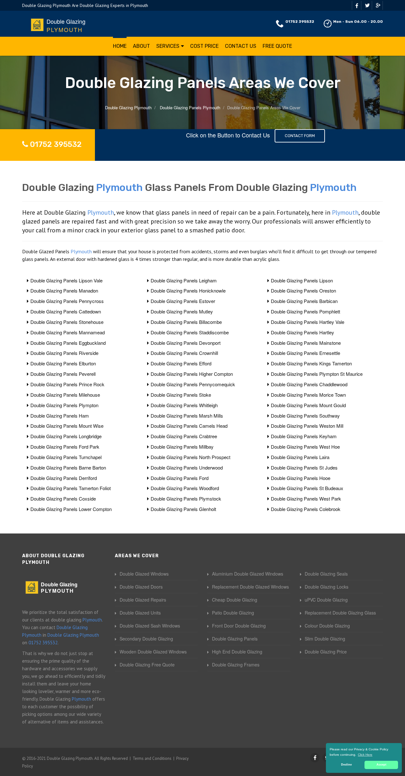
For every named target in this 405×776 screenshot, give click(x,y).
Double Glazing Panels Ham (59, 415)
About (141, 46)
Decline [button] (346, 764)
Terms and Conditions (152, 758)
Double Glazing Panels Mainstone (306, 342)
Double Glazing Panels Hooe (300, 478)
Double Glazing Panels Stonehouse (66, 322)
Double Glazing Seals (326, 574)
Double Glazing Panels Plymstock (186, 498)
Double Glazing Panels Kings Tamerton (311, 363)
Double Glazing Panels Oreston (303, 290)
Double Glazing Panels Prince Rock (67, 384)
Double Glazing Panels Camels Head (189, 425)
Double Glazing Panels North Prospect (190, 457)
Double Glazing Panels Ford (180, 478)
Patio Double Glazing (233, 612)
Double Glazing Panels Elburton (63, 363)
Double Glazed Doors (141, 587)
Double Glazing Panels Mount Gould (308, 405)
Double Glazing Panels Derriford (63, 478)
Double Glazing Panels (235, 638)
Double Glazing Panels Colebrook (305, 509)
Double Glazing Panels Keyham (304, 436)
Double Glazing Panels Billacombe (186, 322)
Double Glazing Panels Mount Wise (66, 425)
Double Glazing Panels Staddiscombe (190, 332)
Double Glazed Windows (144, 574)
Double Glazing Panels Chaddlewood (309, 384)
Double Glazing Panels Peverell (63, 373)
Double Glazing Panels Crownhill (184, 353)
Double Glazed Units (140, 612)
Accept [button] (381, 764)
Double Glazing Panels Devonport (186, 342)
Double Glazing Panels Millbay (182, 446)
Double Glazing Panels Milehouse (65, 394)
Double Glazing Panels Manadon (64, 290)
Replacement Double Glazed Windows (250, 587)
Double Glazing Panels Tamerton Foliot (70, 488)
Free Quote (277, 46)
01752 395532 (299, 21)
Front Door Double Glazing (239, 625)
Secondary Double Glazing (146, 638)
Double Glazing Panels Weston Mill (307, 425)
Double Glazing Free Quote (147, 664)
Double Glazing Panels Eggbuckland (68, 342)
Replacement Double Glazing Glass (340, 612)
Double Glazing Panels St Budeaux (307, 488)
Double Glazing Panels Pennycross (67, 301)
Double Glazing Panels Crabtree (184, 436)
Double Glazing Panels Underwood (187, 467)
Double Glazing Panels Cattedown (65, 311)
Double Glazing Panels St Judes (304, 467)
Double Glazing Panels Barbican (304, 301)
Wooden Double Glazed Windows (153, 651)
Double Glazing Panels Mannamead (67, 332)
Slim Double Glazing (325, 638)
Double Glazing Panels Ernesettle (305, 353)
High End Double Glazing (237, 651)
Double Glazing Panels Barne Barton (68, 467)
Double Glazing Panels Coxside (63, 498)
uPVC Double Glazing (326, 599)
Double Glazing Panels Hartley (302, 332)
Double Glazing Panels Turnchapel (66, 457)
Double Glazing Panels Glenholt (183, 509)
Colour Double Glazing (327, 625)
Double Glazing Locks (326, 587)
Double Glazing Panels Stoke (181, 394)
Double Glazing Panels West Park (306, 498)
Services (167, 46)
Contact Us (240, 46)
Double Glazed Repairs (143, 599)
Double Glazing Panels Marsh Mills (187, 415)
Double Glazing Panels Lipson (302, 280)
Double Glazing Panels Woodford (185, 488)
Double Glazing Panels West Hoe (305, 446)
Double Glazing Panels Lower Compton (71, 509)
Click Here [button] (365, 754)
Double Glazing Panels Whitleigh (184, 405)
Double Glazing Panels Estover (183, 301)
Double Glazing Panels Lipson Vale (66, 280)
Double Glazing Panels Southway (305, 415)
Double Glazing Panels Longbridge (66, 436)
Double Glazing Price (326, 651)
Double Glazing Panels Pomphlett (305, 311)
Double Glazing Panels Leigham (184, 280)
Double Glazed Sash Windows (150, 625)
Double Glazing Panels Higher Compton (192, 373)
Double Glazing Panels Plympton (64, 405)
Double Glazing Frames (235, 664)
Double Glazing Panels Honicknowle (188, 290)
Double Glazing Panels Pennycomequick (193, 384)
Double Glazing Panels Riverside (64, 353)
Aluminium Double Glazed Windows (247, 574)
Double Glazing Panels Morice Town (308, 394)
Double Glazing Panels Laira (300, 457)
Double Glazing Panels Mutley (182, 311)
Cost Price (204, 46)
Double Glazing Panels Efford (181, 363)
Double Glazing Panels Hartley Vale (307, 322)
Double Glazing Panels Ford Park (64, 446)
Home (120, 46)
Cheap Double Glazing (234, 599)
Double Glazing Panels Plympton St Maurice (317, 373)
